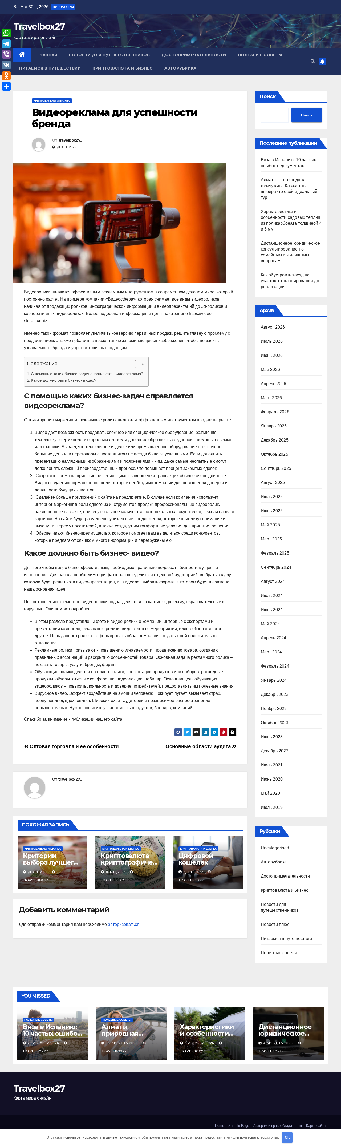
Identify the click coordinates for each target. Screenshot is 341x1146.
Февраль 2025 (275, 553)
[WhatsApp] (6, 33)
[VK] (6, 65)
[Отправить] (6, 86)
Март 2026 (271, 398)
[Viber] (6, 54)
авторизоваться (123, 924)
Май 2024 (270, 624)
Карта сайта (316, 1126)
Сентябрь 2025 (276, 468)
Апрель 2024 (273, 638)
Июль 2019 (272, 807)
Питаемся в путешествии (50, 68)
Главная (47, 55)
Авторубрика (180, 68)
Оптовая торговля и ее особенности (74, 746)
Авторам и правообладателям (277, 1126)
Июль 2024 (272, 595)
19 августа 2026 (122, 1043)
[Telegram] (6, 43)
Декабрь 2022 (275, 751)
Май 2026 (270, 369)
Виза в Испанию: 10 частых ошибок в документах (52, 1033)
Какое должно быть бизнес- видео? (63, 380)
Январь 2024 (274, 680)
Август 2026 (273, 327)
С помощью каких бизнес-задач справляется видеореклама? (87, 374)
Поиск (267, 96)
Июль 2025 (272, 496)
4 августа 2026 (278, 1043)
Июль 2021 (272, 765)
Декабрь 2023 (275, 694)
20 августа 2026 (44, 1043)
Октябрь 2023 (274, 722)
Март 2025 (271, 539)
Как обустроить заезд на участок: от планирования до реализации (290, 281)
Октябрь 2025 (274, 454)
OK (287, 1137)
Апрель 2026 (273, 383)
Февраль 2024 (275, 666)
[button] (313, 61)
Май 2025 (270, 525)
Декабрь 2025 (275, 440)
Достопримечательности (193, 55)
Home (219, 1126)
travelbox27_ (70, 140)
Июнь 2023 (272, 737)
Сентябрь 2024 (276, 567)
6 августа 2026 (200, 1043)
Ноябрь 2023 (274, 708)
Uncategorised (275, 848)
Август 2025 (273, 482)
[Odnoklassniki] (6, 75)
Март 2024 (271, 652)
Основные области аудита (198, 746)
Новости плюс (275, 924)
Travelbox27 (39, 26)
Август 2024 (273, 581)
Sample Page (238, 1126)
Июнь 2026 (272, 355)
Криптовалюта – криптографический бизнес (128, 862)
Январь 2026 (274, 426)
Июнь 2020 (272, 779)
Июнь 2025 (272, 511)
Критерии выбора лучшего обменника (50, 862)
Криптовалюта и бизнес (122, 68)
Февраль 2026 (275, 412)
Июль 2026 (272, 341)
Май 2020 (270, 793)
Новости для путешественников (109, 55)
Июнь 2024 (272, 609)
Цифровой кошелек (195, 859)
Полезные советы (260, 55)
